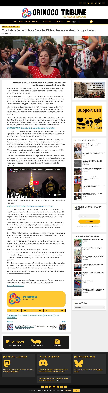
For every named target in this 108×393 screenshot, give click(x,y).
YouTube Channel (88, 21)
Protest (57, 315)
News (21, 21)
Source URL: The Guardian (15, 286)
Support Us (58, 21)
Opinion (27, 21)
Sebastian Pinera (11, 317)
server (47, 369)
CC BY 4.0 (53, 380)
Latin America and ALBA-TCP (8, 26)
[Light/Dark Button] (74, 22)
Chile (20, 315)
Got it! (76, 390)
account (12, 371)
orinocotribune (30, 297)
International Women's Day (36, 315)
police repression (48, 315)
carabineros (14, 315)
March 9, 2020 (7, 33)
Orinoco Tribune (55, 378)
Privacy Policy (68, 390)
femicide (25, 315)
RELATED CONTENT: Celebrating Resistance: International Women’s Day (31, 128)
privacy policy (92, 226)
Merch (69, 21)
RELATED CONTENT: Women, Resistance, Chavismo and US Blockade (30, 206)
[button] (79, 21)
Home (15, 21)
